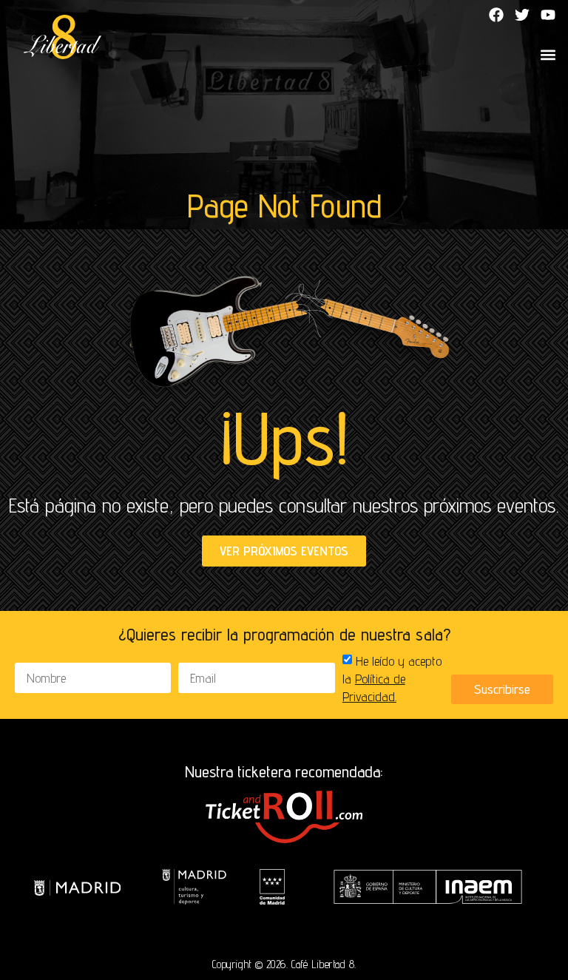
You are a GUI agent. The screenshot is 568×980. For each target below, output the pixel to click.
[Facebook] (496, 14)
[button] (548, 54)
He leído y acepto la (392, 678)
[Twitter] (522, 14)
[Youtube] (548, 14)
